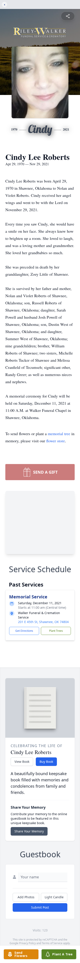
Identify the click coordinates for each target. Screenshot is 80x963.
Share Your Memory (29, 831)
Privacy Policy (27, 943)
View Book (21, 761)
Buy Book (46, 761)
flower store (55, 440)
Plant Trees (56, 631)
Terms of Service (52, 943)
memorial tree (59, 433)
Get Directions (24, 631)
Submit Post (40, 907)
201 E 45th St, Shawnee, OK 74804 (43, 622)
